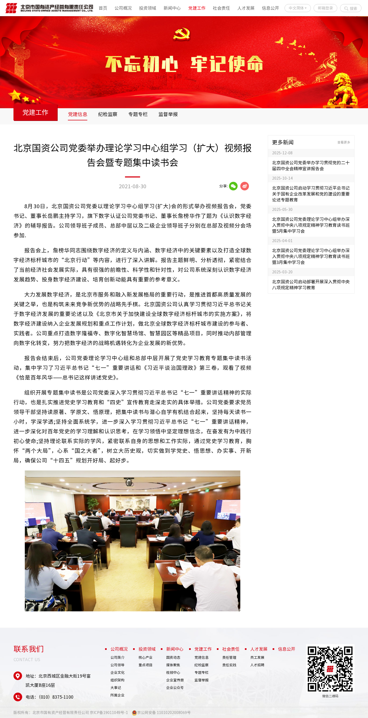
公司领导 (117, 665)
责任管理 (229, 657)
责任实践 (229, 665)
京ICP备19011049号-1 (109, 712)
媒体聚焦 (173, 665)
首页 (103, 8)
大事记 (115, 687)
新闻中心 (172, 8)
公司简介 (117, 657)
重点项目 (145, 665)
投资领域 (147, 8)
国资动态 (173, 657)
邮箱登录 (325, 8)
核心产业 (145, 657)
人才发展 (246, 8)
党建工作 (197, 8)
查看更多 (343, 142)
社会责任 (221, 8)
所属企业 (117, 695)
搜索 (353, 9)
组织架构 (117, 680)
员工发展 (257, 657)
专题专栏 (138, 114)
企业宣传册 (175, 680)
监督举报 (168, 114)
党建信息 (77, 114)
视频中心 (173, 672)
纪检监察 (107, 114)
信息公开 (270, 8)
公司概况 (123, 8)
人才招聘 (257, 665)
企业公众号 (175, 687)
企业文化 (117, 672)
